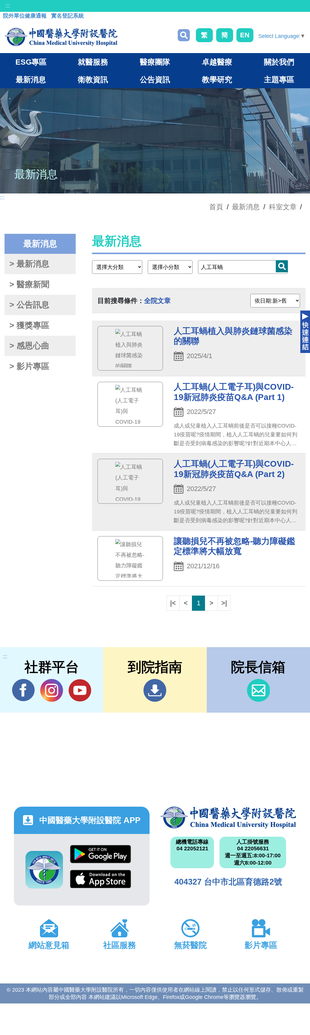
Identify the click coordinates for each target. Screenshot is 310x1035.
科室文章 (283, 207)
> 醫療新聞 (29, 284)
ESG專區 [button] (31, 62)
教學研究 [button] (217, 79)
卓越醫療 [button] (217, 62)
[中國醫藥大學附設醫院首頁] (61, 37)
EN (244, 35)
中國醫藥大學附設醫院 (228, 817)
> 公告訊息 (29, 304)
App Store (100, 882)
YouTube (79, 690)
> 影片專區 (29, 366)
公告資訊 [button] (155, 79)
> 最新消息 (29, 263)
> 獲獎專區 (29, 325)
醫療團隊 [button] (155, 62)
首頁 (216, 207)
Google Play (100, 857)
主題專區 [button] (279, 79)
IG (51, 690)
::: (7, 6)
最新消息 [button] (31, 79)
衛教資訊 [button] (93, 79)
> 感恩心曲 (29, 345)
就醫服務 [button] (93, 62)
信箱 (258, 690)
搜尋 (184, 35)
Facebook (23, 690)
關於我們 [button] (279, 62)
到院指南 (154, 690)
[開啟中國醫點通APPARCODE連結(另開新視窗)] (44, 870)
